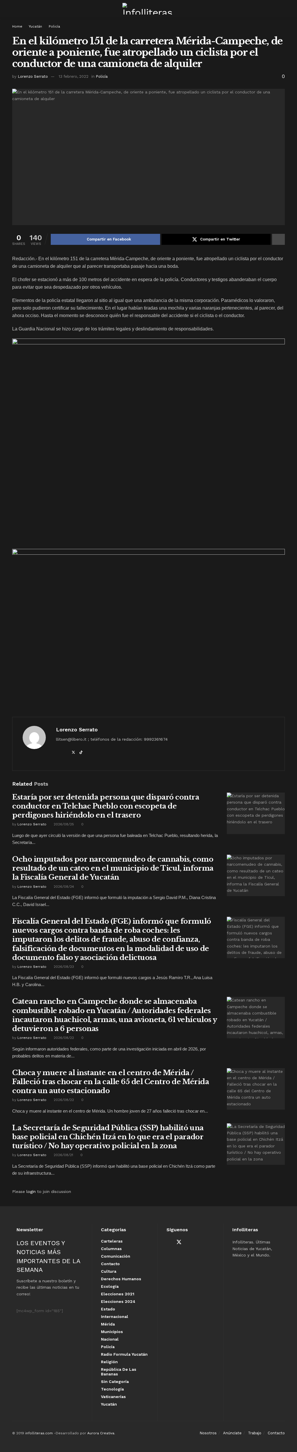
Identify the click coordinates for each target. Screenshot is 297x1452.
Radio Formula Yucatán (124, 1354)
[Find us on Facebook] (168, 1242)
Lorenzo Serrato (33, 76)
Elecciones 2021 (117, 1294)
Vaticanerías (113, 1396)
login (31, 1191)
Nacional (110, 1339)
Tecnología (112, 1389)
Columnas (111, 1248)
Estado (108, 1309)
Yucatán (35, 26)
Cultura (108, 1271)
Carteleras (112, 1241)
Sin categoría (115, 1381)
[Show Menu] (14, 8)
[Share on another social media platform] (278, 239)
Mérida (108, 1324)
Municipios (112, 1331)
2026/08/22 (63, 1038)
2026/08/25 (63, 824)
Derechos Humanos (121, 1278)
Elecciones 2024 (118, 1301)
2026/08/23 (63, 967)
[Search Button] (282, 8)
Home (17, 26)
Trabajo (254, 1433)
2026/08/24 (63, 887)
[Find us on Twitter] (179, 1242)
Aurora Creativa (100, 1433)
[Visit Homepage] (148, 9)
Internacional (114, 1316)
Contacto (110, 1263)
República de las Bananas (118, 1371)
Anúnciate (232, 1433)
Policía (54, 26)
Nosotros (208, 1433)
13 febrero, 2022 (73, 76)
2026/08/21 (62, 1155)
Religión (109, 1361)
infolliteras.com (39, 1433)
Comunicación (115, 1256)
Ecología (110, 1286)
